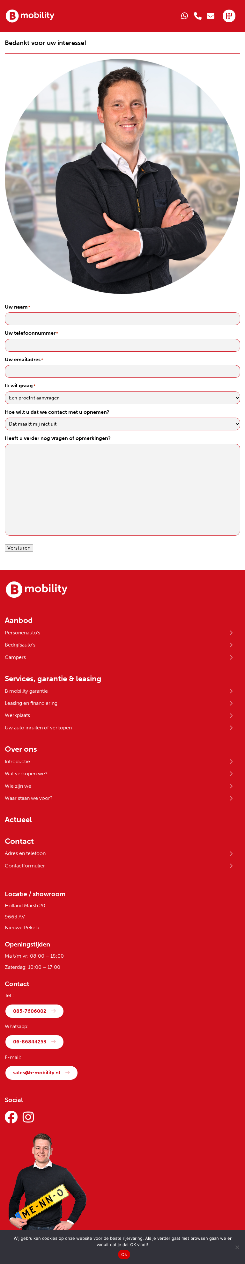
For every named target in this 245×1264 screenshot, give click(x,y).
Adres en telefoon (25, 853)
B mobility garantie (26, 691)
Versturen (19, 548)
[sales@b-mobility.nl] (210, 16)
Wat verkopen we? (26, 774)
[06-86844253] (185, 16)
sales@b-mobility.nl (36, 1073)
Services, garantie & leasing (53, 678)
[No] (237, 1247)
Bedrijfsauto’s (20, 645)
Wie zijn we (18, 786)
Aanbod (19, 620)
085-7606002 (29, 1011)
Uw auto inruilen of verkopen (38, 728)
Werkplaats (17, 715)
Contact (19, 841)
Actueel (18, 819)
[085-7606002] (197, 16)
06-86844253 (29, 1042)
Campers (15, 657)
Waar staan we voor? (29, 798)
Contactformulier (25, 866)
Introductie (17, 761)
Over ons (21, 749)
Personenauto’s (22, 633)
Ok (124, 1254)
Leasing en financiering (31, 703)
